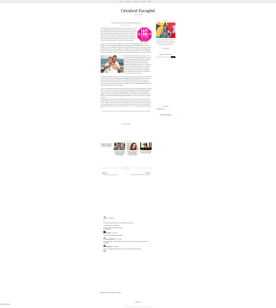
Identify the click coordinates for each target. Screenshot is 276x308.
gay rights (123, 20)
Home (121, 1)
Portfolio (143, 1)
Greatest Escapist (138, 10)
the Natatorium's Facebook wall (143, 83)
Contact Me (135, 1)
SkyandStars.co (149, 306)
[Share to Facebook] (123, 168)
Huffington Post (127, 78)
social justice (129, 20)
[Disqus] (126, 196)
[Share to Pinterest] (129, 168)
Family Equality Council (136, 43)
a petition (148, 59)
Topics (149, 1)
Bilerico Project (120, 78)
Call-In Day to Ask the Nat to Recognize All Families (119, 95)
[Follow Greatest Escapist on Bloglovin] (165, 115)
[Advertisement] (126, 272)
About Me (127, 1)
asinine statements (142, 88)
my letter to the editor (123, 92)
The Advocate (136, 78)
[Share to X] (126, 168)
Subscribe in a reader (165, 112)
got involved (132, 90)
